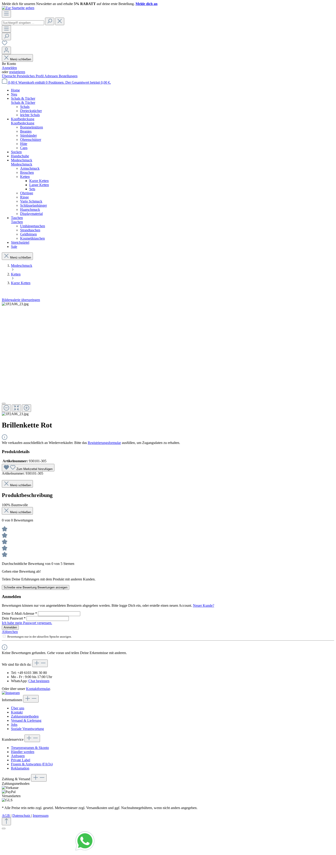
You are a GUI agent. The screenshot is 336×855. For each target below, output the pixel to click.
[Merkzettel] (4, 44)
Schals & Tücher (23, 102)
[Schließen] (3, 403)
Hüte (23, 144)
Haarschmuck (30, 209)
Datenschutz (21, 816)
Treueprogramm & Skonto (30, 748)
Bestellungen (68, 76)
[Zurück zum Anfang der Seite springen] (6, 821)
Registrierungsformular (104, 443)
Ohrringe (26, 193)
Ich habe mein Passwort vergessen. (27, 623)
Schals (24, 107)
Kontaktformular (38, 689)
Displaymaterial (31, 214)
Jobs (14, 725)
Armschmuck (30, 168)
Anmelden (9, 68)
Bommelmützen (31, 127)
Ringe (24, 197)
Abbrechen (10, 632)
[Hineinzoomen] (26, 408)
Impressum (40, 816)
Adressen (51, 76)
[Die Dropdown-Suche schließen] (59, 21)
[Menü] (6, 14)
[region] (168, 359)
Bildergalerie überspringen (21, 300)
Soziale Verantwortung (27, 729)
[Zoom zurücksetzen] (16, 408)
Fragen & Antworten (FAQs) (32, 764)
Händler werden (22, 752)
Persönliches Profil (30, 76)
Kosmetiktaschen (32, 238)
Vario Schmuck (31, 201)
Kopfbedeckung (22, 123)
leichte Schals (30, 115)
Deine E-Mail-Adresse (19, 613)
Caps (23, 148)
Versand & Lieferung (26, 720)
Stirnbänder (28, 135)
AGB (6, 816)
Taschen (17, 222)
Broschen (27, 172)
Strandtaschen (30, 230)
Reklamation (20, 768)
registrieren (17, 72)
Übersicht (9, 76)
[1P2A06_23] (15, 304)
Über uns (17, 708)
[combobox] (23, 22)
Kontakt (17, 712)
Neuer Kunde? (203, 605)
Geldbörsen (28, 234)
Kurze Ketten (39, 181)
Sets (32, 189)
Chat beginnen (38, 681)
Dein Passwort (14, 618)
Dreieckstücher (31, 111)
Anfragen (18, 756)
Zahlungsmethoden (25, 716)
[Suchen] (49, 21)
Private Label (20, 760)
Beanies (26, 131)
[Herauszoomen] (6, 408)
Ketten (25, 177)
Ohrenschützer (30, 140)
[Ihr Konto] (6, 50)
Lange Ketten (39, 185)
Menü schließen (20, 59)
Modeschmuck (21, 164)
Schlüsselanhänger (33, 205)
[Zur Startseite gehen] (18, 8)
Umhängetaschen (32, 226)
